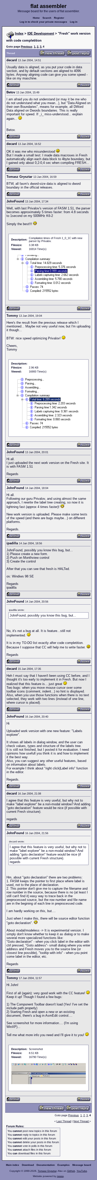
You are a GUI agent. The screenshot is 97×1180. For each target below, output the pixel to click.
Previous (26, 46)
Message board (81, 1165)
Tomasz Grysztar (47, 1171)
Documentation (46, 1165)
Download (28, 1165)
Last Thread (63, 1121)
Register (59, 17)
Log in (73, 21)
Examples (63, 1165)
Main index (12, 1165)
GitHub (71, 1171)
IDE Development (40, 33)
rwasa (60, 1176)
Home (36, 17)
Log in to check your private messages (43, 21)
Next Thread (81, 1121)
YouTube (82, 1171)
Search (47, 17)
